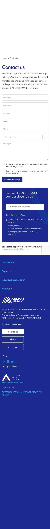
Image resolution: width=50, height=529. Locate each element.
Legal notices (8, 387)
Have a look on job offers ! (13, 249)
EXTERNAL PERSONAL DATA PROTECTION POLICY (22, 393)
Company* (7, 113)
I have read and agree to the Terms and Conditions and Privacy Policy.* (27, 165)
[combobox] (8, 207)
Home (5, 58)
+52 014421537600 (16, 215)
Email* (5, 121)
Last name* (7, 105)
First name (7, 97)
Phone (5, 129)
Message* (7, 144)
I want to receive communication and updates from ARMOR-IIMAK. (27, 172)
